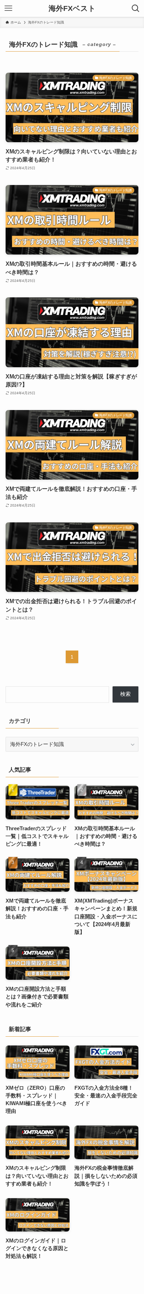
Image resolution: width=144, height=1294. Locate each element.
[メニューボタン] (8, 8)
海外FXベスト (72, 8)
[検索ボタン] (135, 8)
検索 (125, 694)
